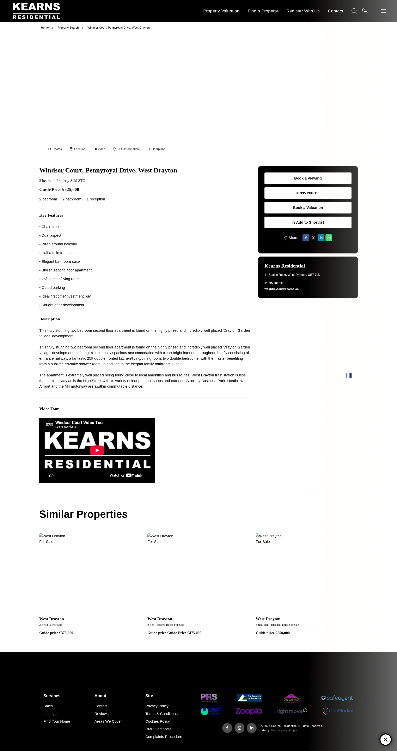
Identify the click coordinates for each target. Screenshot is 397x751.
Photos (57, 149)
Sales (48, 706)
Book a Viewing (308, 178)
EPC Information (128, 149)
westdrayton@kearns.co (281, 289)
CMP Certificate (158, 729)
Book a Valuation (308, 208)
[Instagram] (239, 728)
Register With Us (303, 10)
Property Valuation (221, 10)
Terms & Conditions (161, 714)
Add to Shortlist (310, 222)
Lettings (49, 714)
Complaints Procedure (163, 737)
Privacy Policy (157, 706)
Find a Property (263, 10)
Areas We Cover (108, 721)
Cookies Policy (157, 721)
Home (45, 27)
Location (79, 149)
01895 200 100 (308, 193)
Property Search (68, 27)
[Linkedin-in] (252, 728)
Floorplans (158, 149)
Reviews (101, 714)
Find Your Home (56, 721)
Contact (100, 706)
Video (101, 149)
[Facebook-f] (227, 728)
